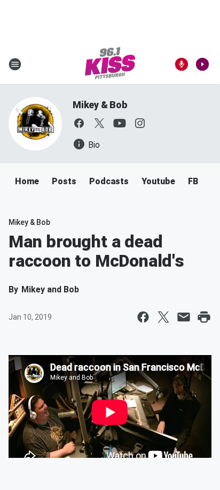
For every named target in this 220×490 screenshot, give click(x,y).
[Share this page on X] (163, 317)
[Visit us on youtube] (119, 123)
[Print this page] (204, 317)
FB (193, 181)
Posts (64, 181)
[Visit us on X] (99, 123)
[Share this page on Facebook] (143, 317)
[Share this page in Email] (183, 317)
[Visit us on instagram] (139, 123)
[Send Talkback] (181, 64)
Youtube (158, 181)
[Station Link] (110, 64)
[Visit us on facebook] (79, 123)
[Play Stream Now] (202, 64)
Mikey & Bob (100, 104)
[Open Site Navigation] (15, 64)
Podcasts (109, 181)
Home (27, 181)
